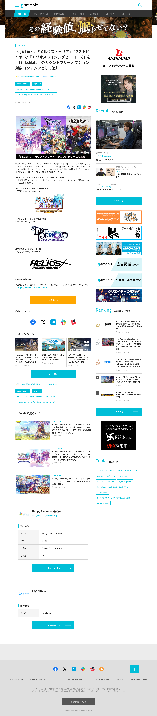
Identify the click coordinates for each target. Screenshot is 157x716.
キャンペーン (22, 45)
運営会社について (16, 679)
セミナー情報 (78, 13)
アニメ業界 (109, 13)
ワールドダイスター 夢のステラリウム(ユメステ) (113, 498)
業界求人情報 (60, 13)
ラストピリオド (51, 89)
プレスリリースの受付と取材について (74, 679)
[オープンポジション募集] (118, 58)
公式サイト (53, 300)
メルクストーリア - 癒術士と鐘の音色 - (30, 89)
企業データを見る (53, 568)
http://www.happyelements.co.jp (44, 515)
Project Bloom (102, 492)
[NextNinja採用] (118, 435)
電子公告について (103, 679)
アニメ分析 (125, 13)
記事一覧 (22, 13)
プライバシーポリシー (138, 679)
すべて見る (53, 374)
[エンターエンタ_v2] (118, 89)
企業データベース (40, 13)
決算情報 (94, 13)
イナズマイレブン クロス (105, 471)
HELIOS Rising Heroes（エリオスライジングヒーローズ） (36, 94)
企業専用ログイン (78, 702)
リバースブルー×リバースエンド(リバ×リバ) (112, 487)
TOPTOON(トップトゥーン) (106, 476)
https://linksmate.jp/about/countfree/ (34, 287)
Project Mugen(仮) (124, 482)
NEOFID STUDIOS (103, 503)
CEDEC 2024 (124, 476)
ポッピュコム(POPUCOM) (105, 482)
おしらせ (119, 679)
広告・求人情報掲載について (41, 679)
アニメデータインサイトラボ (127, 471)
